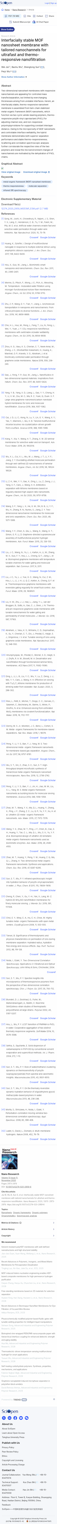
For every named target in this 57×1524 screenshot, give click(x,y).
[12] (3, 456)
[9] (2, 392)
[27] (3, 807)
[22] (3, 701)
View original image (10, 172)
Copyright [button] (6, 1235)
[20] (3, 655)
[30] (3, 878)
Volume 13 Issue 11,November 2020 (9, 1179)
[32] (3, 917)
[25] (3, 765)
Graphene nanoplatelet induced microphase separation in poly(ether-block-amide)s (25, 1382)
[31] (3, 896)
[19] (3, 630)
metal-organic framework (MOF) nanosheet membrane (27, 182)
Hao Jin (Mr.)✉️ (29, 1490)
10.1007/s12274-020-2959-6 (18, 1187)
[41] (3, 1109)
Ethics (4, 1456)
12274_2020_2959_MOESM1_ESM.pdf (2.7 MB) (24, 208)
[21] (3, 676)
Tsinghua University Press (13, 1437)
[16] (3, 552)
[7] (2, 346)
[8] (2, 374)
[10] (3, 417)
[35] (3, 978)
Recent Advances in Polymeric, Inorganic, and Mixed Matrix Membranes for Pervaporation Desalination (26, 1263)
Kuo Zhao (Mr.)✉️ (30, 1482)
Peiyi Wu (5, 71)
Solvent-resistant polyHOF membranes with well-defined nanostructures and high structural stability (25, 1248)
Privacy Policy (8, 1447)
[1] (2, 218)
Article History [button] (7, 1229)
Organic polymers (39, 1212)
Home (7, 10)
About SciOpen (8, 1428)
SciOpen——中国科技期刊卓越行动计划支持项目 (22, 1509)
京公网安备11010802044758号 (40, 1521)
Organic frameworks (22, 1212)
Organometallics (8, 1216)
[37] (3, 1024)
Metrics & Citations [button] (10, 1223)
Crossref (34, 237)
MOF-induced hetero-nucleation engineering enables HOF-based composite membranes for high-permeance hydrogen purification (27, 1276)
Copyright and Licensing (12, 1460)
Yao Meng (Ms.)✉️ (30, 1475)
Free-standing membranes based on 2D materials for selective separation (27, 1292)
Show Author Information (13, 77)
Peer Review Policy (10, 1452)
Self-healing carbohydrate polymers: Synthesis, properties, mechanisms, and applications (26, 1368)
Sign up (54, 3)
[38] (3, 1045)
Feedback (6, 1505)
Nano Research (19, 10)
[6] (2, 325)
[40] (3, 1088)
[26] (3, 786)
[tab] (28, 1223)
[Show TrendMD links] (54, 1399)
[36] (3, 999)
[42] (3, 1130)
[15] (3, 531)
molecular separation (38, 186)
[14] (3, 506)
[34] (3, 960)
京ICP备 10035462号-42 (15, 1521)
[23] (3, 726)
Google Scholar (48, 237)
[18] (3, 602)
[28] (3, 829)
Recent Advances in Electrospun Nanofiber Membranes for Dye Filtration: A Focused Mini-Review (28, 1307)
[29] (3, 857)
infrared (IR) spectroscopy (14, 190)
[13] (3, 481)
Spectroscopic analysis (27, 1216)
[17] (3, 577)
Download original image (35, 172)
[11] (3, 438)
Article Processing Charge (13, 1464)
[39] (3, 1067)
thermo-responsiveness (13, 186)
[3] (2, 264)
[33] (3, 935)
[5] (2, 304)
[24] (3, 743)
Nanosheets (6, 1212)
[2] (2, 243)
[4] (2, 282)
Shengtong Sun (31, 67)
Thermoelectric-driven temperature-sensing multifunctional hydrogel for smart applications (26, 1353)
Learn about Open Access (13, 1433)
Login (47, 3)
